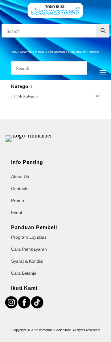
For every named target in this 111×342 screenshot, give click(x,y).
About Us (26, 52)
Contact (94, 52)
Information (57, 52)
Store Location (77, 52)
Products (41, 52)
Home (14, 52)
